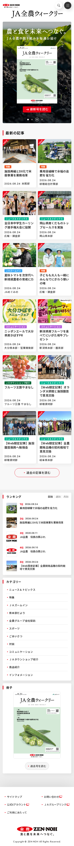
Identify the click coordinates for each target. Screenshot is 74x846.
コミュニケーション (21, 652)
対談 (12, 644)
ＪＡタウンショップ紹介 (23, 659)
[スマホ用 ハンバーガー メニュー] (67, 5)
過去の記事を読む (38, 472)
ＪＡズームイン (18, 605)
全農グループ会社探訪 (22, 620)
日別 (50, 496)
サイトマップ (14, 797)
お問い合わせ (51, 797)
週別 (58, 496)
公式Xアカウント (16, 804)
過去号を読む (38, 766)
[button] (28, 119)
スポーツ (14, 628)
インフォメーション (21, 675)
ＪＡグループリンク (55, 804)
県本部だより (17, 613)
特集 (12, 597)
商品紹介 (14, 667)
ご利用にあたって (17, 812)
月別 (65, 496)
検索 (58, 5)
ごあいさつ (15, 636)
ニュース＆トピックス (22, 589)
